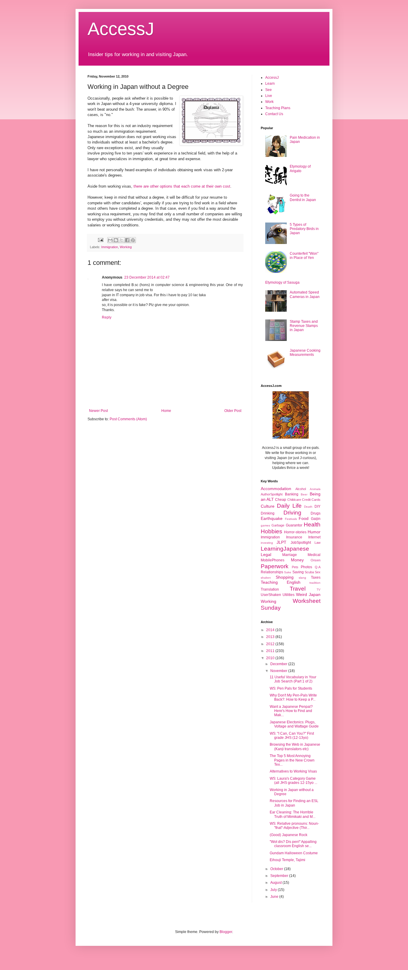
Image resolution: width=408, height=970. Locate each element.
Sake (287, 572)
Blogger (226, 932)
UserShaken (271, 595)
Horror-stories (295, 532)
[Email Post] (100, 239)
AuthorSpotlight (272, 494)
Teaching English (280, 582)
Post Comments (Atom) (128, 419)
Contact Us (274, 114)
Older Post (232, 411)
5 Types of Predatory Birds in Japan (304, 229)
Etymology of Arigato (300, 168)
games (265, 525)
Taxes (315, 577)
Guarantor (294, 525)
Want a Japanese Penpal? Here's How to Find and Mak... (291, 711)
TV (318, 589)
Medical (314, 555)
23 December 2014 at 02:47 (147, 277)
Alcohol (300, 489)
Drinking (267, 513)
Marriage (289, 555)
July (274, 890)
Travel (298, 589)
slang (302, 577)
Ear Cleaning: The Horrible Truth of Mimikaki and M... (292, 814)
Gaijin (315, 519)
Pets (295, 567)
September (279, 876)
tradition (314, 582)
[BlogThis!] (116, 240)
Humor (314, 531)
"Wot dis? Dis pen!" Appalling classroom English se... (293, 844)
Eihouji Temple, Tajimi (287, 860)
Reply (106, 317)
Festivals (291, 518)
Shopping (285, 577)
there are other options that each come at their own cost (182, 186)
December (279, 664)
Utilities (289, 595)
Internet (314, 537)
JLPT (281, 542)
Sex (317, 572)
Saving (298, 572)
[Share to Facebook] (127, 240)
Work (269, 102)
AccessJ (121, 29)
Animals (315, 489)
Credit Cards (311, 499)
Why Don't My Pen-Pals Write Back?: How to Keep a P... (293, 697)
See (268, 90)
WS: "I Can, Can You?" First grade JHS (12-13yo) (292, 735)
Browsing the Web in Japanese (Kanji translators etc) (295, 746)
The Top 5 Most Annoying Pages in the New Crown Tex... (292, 760)
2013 (270, 637)
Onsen (315, 560)
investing (267, 542)
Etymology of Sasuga (282, 282)
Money (297, 559)
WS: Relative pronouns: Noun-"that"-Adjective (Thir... (294, 825)
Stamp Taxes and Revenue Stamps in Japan (304, 325)
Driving (292, 512)
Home (166, 411)
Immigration (109, 247)
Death (308, 506)
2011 (270, 651)
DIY (317, 506)
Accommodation (276, 488)
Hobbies (271, 531)
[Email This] (110, 240)
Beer (304, 494)
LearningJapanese (285, 549)
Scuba (309, 572)
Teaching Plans (277, 108)
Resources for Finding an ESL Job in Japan (294, 803)
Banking (291, 494)
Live (268, 96)
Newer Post (98, 411)
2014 (270, 630)
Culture (267, 506)
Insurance (294, 537)
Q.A (317, 567)
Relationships (272, 572)
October (277, 869)
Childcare (294, 499)
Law (317, 542)
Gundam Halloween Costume (294, 853)
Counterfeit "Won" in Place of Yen (304, 255)
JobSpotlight (301, 542)
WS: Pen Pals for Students (291, 688)
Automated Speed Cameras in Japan (305, 294)
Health (312, 524)
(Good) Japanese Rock (288, 835)
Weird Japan (308, 594)
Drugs (315, 513)
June (274, 897)
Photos (306, 567)
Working (126, 247)
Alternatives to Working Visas (293, 771)
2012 (270, 644)
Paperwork (275, 566)
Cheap (280, 500)
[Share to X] (122, 240)
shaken (266, 577)
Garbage (278, 525)
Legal (266, 554)
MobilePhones (272, 560)
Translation (270, 589)
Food (304, 518)
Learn (270, 83)
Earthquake (272, 518)
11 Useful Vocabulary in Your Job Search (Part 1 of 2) (293, 679)
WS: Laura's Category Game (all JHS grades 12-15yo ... (293, 780)
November (279, 671)
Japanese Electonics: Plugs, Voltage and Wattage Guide (294, 724)
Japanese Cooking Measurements (305, 352)
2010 (270, 658)
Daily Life (289, 506)
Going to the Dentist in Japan (303, 197)
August (276, 883)
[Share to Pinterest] (133, 240)
